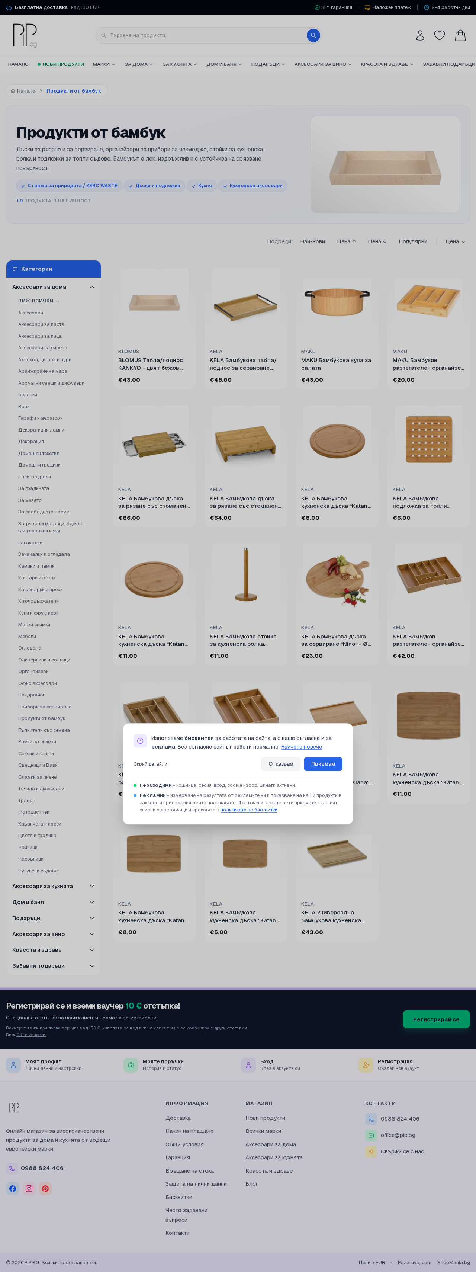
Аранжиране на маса (42, 371)
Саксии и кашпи (36, 753)
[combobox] (209, 35)
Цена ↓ (377, 241)
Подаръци (265, 64)
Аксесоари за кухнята (274, 1157)
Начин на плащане (189, 1130)
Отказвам (280, 763)
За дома (136, 64)
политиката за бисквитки (249, 810)
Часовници (31, 859)
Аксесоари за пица (40, 336)
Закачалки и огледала (44, 554)
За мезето (30, 500)
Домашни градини (39, 465)
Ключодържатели (38, 601)
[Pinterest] (45, 1188)
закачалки (30, 542)
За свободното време (43, 512)
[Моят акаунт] (420, 35)
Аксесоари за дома (270, 1144)
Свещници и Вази (38, 765)
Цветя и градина (37, 835)
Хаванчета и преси (39, 824)
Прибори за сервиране (44, 707)
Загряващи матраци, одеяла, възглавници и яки (51, 527)
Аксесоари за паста (41, 324)
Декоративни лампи (41, 430)
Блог (251, 1183)
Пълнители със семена (44, 730)
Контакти (177, 1232)
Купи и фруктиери (38, 613)
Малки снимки (34, 624)
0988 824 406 (400, 1118)
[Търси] (313, 35)
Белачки (27, 394)
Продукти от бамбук (41, 718)
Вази (24, 406)
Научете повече (301, 746)
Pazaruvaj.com (414, 1262)
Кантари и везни (37, 577)
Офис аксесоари (37, 683)
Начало (18, 64)
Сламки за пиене (37, 777)
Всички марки (263, 1130)
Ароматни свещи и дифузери (51, 383)
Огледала (29, 648)
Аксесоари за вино (320, 64)
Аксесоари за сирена (42, 348)
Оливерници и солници (44, 660)
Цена (452, 241)
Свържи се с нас (402, 1151)
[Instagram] (29, 1188)
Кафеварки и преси (40, 589)
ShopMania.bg (453, 1262)
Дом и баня (221, 64)
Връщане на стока (189, 1170)
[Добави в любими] (185, 270)
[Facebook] (12, 1188)
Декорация (31, 441)
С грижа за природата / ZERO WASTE (73, 185)
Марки (101, 64)
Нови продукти (63, 64)
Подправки (31, 695)
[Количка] (460, 35)
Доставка (178, 1117)
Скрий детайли (150, 764)
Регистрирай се (436, 1019)
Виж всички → (39, 301)
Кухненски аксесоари (256, 185)
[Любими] (439, 35)
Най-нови (312, 241)
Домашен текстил (39, 453)
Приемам (323, 763)
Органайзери (33, 671)
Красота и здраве (384, 64)
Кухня (205, 185)
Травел (26, 800)
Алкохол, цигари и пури (44, 359)
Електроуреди (34, 477)
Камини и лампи (36, 566)
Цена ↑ (346, 241)
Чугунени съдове (38, 871)
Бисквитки (178, 1197)
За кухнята (177, 64)
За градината (33, 488)
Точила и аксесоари (41, 788)
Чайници (28, 847)
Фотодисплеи (33, 812)
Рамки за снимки (37, 741)
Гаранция (177, 1157)
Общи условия (31, 1034)
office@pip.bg (398, 1134)
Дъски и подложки (157, 185)
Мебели (27, 636)
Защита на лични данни (196, 1183)
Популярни (413, 241)
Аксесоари (30, 313)
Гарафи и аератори (40, 418)
